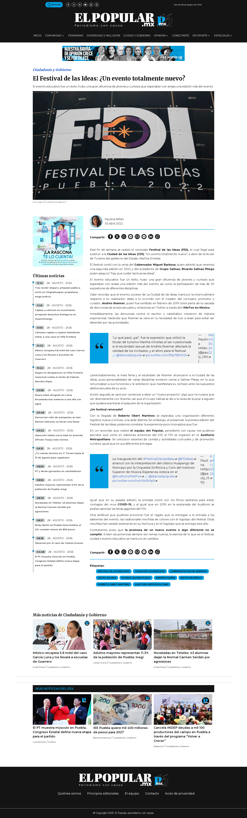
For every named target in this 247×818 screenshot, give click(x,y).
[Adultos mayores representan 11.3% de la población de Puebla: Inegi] (122, 634)
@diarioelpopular (129, 355)
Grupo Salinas (107, 578)
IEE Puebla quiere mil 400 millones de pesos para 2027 (120, 730)
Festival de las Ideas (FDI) (114, 571)
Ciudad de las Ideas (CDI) (150, 571)
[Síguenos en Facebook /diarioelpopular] (68, 5)
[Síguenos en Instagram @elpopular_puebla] (79, 5)
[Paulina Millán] (96, 221)
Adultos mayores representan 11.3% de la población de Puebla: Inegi (59, 486)
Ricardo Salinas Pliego (136, 578)
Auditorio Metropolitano (152, 584)
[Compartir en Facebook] (110, 236)
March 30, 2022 (210, 343)
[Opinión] (123, 53)
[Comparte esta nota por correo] (137, 236)
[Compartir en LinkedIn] (150, 236)
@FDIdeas (186, 459)
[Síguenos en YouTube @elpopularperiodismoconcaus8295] (85, 5)
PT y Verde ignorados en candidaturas (58, 471)
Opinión (160, 35)
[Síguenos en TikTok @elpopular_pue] (91, 5)
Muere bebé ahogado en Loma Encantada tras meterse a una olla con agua (58, 399)
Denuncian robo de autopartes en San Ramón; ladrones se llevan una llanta (58, 419)
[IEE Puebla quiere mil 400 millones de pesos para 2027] (122, 709)
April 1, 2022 (212, 465)
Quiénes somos (69, 793)
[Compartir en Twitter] (117, 236)
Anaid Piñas (38, 667)
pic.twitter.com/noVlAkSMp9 (133, 481)
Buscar (56, 4)
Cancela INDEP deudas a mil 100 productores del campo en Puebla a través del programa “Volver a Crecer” (182, 734)
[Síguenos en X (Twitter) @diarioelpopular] (74, 5)
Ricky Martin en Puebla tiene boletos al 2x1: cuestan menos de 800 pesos (58, 527)
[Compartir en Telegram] (130, 236)
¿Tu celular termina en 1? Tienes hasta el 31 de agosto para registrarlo (59, 455)
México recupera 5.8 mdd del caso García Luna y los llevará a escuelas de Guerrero (59, 354)
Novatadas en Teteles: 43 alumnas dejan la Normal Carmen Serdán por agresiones (59, 507)
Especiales (222, 35)
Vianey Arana (99, 662)
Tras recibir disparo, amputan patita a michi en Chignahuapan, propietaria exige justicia (57, 292)
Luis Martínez (39, 742)
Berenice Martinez (102, 737)
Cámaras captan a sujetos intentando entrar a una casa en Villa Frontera (57, 334)
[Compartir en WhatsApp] (124, 236)
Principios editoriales (103, 793)
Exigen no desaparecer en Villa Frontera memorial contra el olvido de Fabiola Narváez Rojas (59, 377)
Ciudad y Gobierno (137, 35)
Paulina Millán (114, 219)
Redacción (159, 746)
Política (52, 742)
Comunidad (53, 35)
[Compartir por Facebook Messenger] (144, 236)
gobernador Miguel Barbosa (188, 571)
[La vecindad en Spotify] (58, 241)
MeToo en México (191, 578)
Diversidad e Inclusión (103, 35)
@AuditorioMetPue (126, 476)
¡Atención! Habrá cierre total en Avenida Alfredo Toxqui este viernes (59, 437)
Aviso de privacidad (180, 793)
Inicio (37, 35)
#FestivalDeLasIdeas (159, 459)
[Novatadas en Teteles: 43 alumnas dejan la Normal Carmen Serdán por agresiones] (183, 634)
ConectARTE (180, 35)
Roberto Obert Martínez (114, 584)
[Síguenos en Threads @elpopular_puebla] (97, 5)
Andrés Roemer (165, 578)
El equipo (132, 793)
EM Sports (200, 35)
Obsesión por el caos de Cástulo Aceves (59, 543)
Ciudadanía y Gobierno (52, 70)
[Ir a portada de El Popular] (123, 20)
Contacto (152, 793)
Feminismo (75, 35)
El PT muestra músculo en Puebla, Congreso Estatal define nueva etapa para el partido (57, 561)
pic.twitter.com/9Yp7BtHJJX (166, 355)
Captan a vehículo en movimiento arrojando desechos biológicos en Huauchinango (55, 314)
